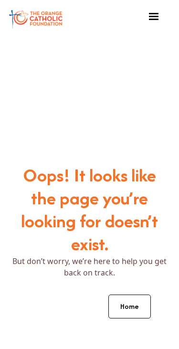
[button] (153, 16)
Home (129, 306)
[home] (36, 17)
